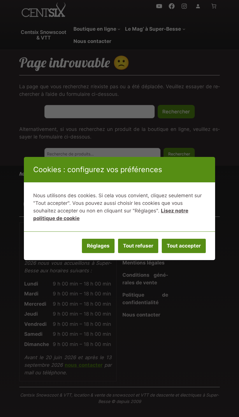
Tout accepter (184, 246)
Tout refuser (138, 246)
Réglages (98, 246)
